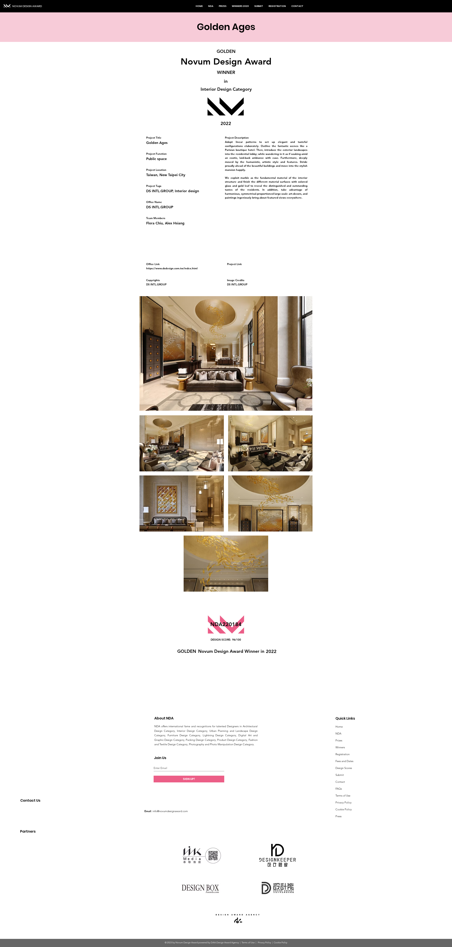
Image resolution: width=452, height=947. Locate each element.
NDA (338, 733)
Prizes (338, 740)
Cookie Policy (343, 809)
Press (338, 816)
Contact (340, 781)
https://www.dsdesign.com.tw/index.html (172, 268)
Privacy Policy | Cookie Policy (272, 942)
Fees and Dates (344, 761)
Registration (342, 754)
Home (339, 726)
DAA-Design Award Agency (225, 942)
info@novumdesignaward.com (170, 811)
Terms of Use (342, 795)
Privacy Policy (343, 802)
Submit (339, 775)
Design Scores (343, 768)
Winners (340, 747)
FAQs (338, 788)
